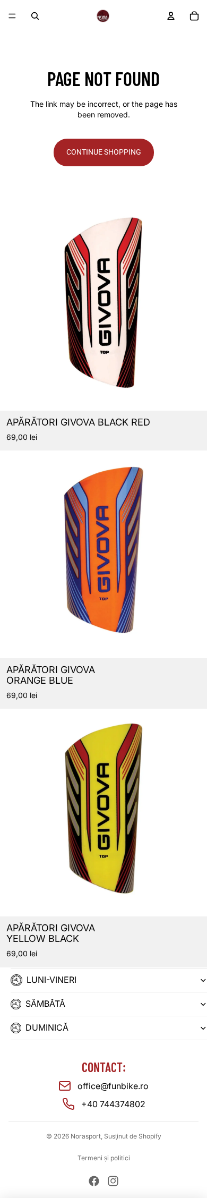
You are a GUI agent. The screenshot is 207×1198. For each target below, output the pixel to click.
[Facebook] (94, 1181)
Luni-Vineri (51, 979)
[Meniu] (12, 16)
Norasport (86, 1136)
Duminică (46, 1027)
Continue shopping (103, 152)
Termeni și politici (103, 1158)
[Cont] (171, 16)
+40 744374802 (113, 1104)
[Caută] (35, 16)
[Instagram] (113, 1181)
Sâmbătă (45, 1003)
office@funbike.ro (113, 1086)
